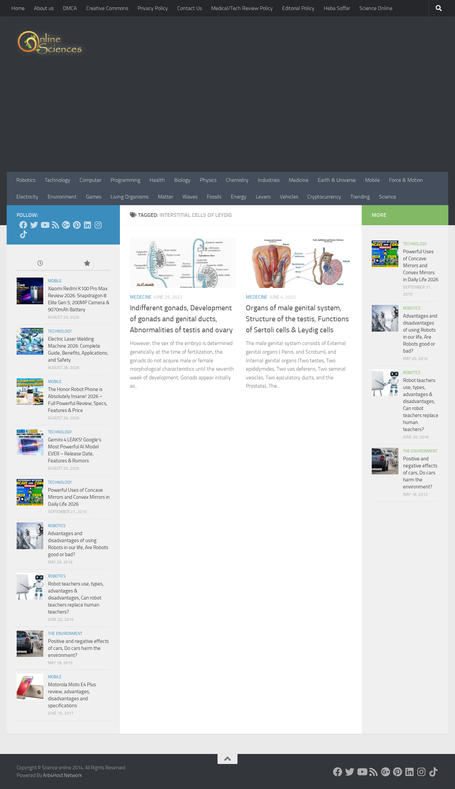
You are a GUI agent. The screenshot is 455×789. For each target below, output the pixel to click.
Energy (238, 196)
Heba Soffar (337, 8)
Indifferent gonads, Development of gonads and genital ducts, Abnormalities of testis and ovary (181, 319)
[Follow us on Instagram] (98, 225)
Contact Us (189, 8)
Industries (268, 180)
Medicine (298, 180)
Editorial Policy (298, 8)
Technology (57, 180)
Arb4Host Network (62, 775)
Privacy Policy (153, 8)
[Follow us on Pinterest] (77, 225)
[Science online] (23, 225)
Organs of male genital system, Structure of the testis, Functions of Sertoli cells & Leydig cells (297, 319)
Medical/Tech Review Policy (242, 8)
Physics (208, 180)
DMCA (70, 8)
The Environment (65, 633)
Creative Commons (107, 8)
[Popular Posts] (86, 264)
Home (18, 8)
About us (44, 8)
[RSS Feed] (55, 225)
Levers (263, 196)
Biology (182, 180)
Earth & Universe (337, 180)
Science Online (375, 8)
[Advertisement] (227, 121)
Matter (165, 196)
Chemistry (237, 180)
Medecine (141, 297)
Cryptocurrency (324, 196)
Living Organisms (130, 196)
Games (93, 196)
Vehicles (289, 196)
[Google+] (66, 225)
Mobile (372, 180)
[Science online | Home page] (52, 44)
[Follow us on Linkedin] (87, 225)
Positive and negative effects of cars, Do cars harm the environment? (78, 648)
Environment (62, 196)
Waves (190, 196)
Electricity (27, 196)
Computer (90, 180)
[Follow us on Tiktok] (23, 234)
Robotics (25, 180)
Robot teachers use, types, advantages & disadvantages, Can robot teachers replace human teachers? (76, 598)
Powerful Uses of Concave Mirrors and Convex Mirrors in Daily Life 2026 (79, 497)
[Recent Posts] (40, 264)
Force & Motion (406, 180)
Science (387, 196)
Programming (125, 180)
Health (157, 180)
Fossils (214, 196)
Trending (360, 196)
